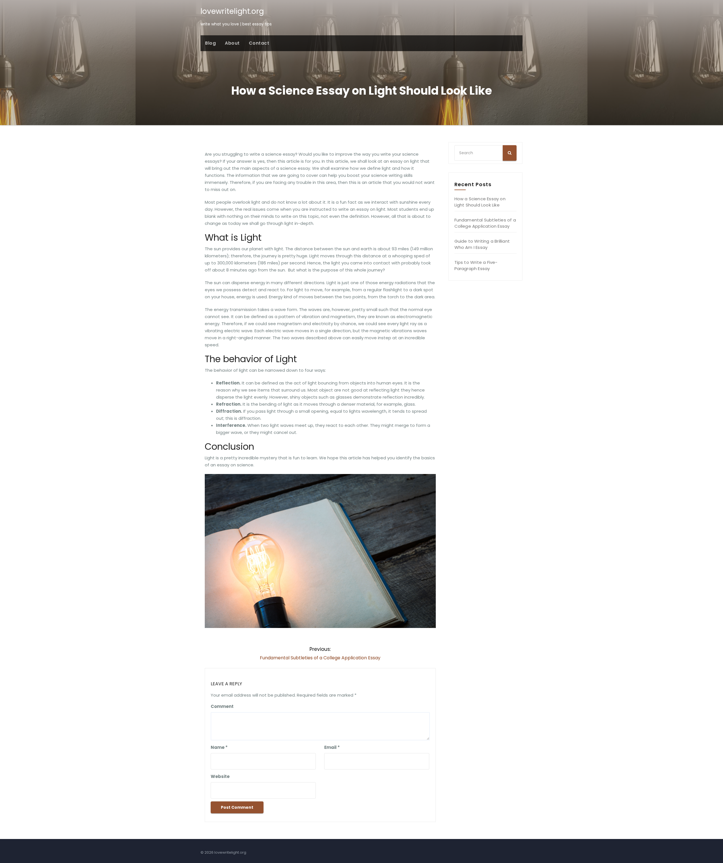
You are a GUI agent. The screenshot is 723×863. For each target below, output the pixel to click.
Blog (210, 43)
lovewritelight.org (232, 11)
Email (332, 747)
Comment (222, 706)
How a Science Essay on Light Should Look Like (480, 202)
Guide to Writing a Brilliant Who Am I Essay (482, 244)
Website (220, 776)
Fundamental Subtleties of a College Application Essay (485, 223)
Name (219, 747)
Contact (259, 43)
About (232, 43)
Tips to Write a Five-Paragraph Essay (476, 265)
